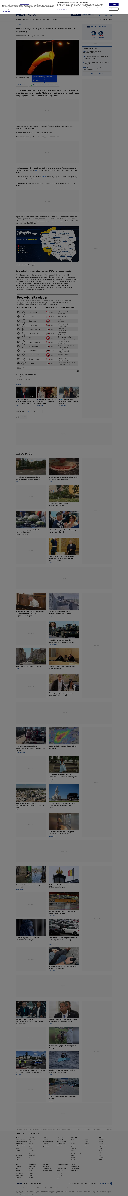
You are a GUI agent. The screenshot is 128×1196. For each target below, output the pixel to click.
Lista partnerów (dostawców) (62, 9)
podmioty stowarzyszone (24, 4)
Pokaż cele (113, 9)
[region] (64, 7)
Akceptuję (114, 4)
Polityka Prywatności (6, 11)
